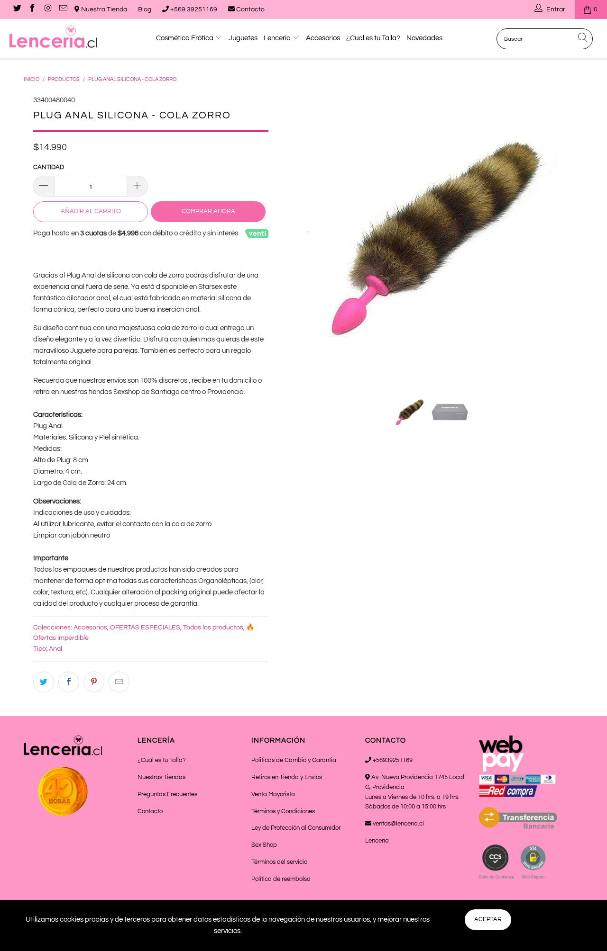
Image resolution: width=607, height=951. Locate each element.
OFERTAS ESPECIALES (145, 627)
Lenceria (377, 840)
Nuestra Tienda (103, 9)
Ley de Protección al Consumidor (295, 828)
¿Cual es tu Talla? (373, 38)
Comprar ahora (208, 211)
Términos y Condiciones (283, 811)
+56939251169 (392, 760)
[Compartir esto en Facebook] (68, 682)
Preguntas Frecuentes (167, 794)
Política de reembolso (280, 879)
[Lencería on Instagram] (47, 9)
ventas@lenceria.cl (397, 823)
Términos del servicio (279, 862)
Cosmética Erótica (185, 38)
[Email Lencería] (63, 9)
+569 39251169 (193, 9)
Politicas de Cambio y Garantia (293, 760)
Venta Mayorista (273, 794)
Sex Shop (264, 845)
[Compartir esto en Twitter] (43, 682)
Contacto (250, 9)
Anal (55, 649)
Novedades (424, 38)
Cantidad (48, 167)
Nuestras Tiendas (161, 777)
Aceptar (488, 919)
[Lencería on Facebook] (32, 9)
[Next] (567, 237)
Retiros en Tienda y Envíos (286, 777)
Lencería (278, 38)
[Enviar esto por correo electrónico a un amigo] (119, 682)
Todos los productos (213, 627)
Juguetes (243, 38)
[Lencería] (53, 37)
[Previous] (294, 237)
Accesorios (323, 38)
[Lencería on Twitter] (16, 9)
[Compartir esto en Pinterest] (93, 682)
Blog (144, 9)
